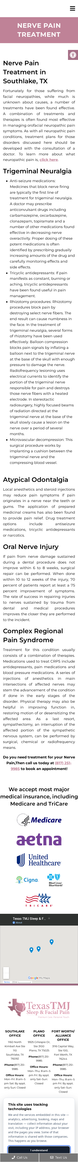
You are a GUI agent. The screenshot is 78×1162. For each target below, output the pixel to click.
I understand (39, 1150)
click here (49, 160)
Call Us (21, 1157)
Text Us (60, 1157)
